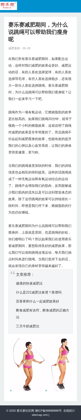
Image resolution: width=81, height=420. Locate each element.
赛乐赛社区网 (25, 410)
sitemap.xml (40, 414)
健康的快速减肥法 (29, 283)
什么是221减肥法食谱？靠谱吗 (38, 292)
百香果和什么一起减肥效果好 (37, 301)
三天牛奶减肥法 (27, 326)
